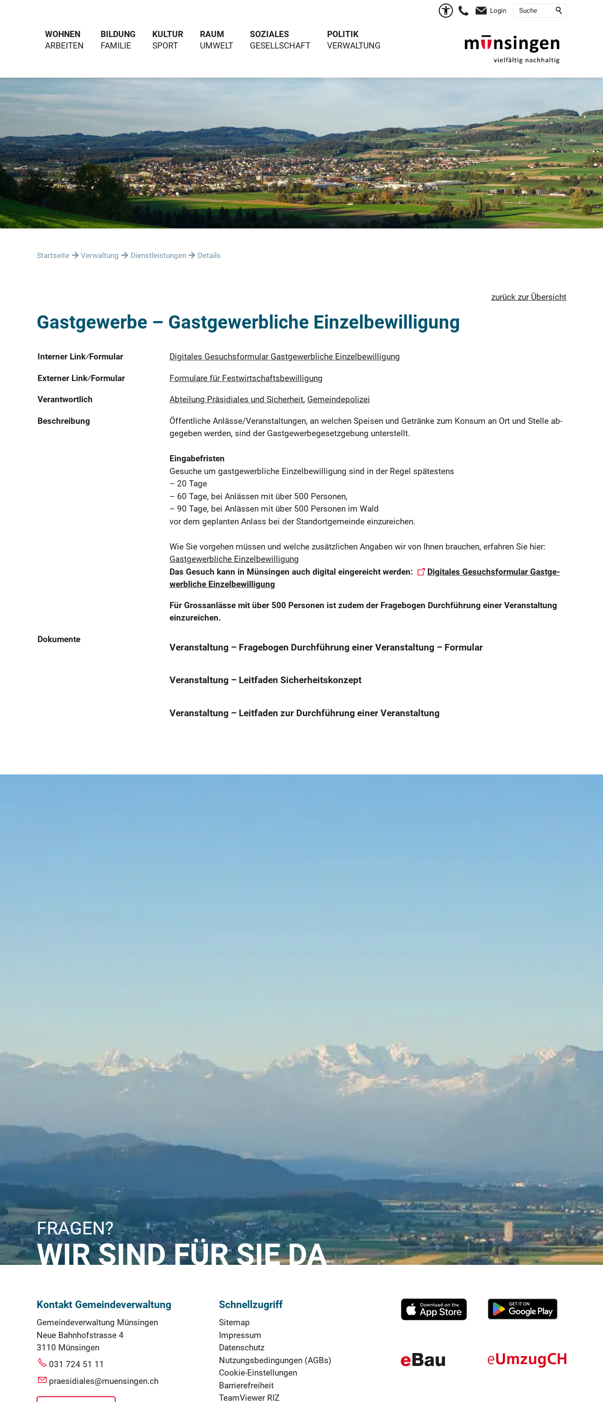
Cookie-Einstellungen (258, 1373)
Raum (212, 34)
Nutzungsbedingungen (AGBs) (275, 1360)
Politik (342, 34)
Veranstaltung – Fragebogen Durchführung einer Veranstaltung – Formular (326, 647)
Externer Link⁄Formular (81, 378)
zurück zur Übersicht (528, 297)
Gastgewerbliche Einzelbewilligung (234, 559)
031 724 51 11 (76, 1364)
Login (498, 11)
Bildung (118, 34)
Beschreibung (64, 421)
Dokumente (59, 639)
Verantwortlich (65, 399)
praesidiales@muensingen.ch (103, 1381)
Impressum (240, 1335)
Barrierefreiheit (246, 1385)
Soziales (269, 34)
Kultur (167, 34)
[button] (463, 10)
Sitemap (234, 1322)
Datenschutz (241, 1347)
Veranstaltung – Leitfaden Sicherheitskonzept (266, 680)
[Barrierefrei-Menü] (446, 11)
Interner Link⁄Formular (80, 356)
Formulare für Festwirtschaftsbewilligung (246, 378)
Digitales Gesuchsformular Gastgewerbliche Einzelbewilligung (285, 356)
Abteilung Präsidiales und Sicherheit (236, 399)
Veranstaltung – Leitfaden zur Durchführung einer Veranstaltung (305, 713)
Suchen (559, 11)
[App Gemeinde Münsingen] (434, 1317)
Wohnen (62, 34)
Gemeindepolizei (338, 399)
